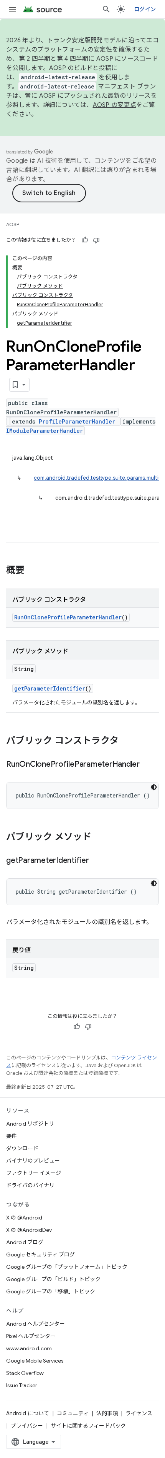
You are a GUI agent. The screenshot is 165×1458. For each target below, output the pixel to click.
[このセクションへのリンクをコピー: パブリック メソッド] (99, 837)
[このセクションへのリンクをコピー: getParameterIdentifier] (96, 861)
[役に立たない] (96, 240)
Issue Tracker (21, 1385)
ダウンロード (22, 1148)
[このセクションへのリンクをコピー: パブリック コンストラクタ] (126, 741)
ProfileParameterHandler (77, 421)
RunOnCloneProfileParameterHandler (68, 617)
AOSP (12, 224)
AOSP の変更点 (114, 105)
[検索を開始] (106, 9)
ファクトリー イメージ (33, 1172)
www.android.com (29, 1348)
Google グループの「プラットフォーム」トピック (66, 1266)
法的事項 (107, 1413)
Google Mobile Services (34, 1360)
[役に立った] (85, 240)
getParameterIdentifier (49, 688)
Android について (27, 1413)
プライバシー (27, 1426)
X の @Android (24, 1217)
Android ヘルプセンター (35, 1323)
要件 (11, 1136)
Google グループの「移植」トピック (50, 1291)
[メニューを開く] (12, 9)
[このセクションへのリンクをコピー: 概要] (32, 571)
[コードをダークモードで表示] (153, 787)
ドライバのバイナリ (30, 1185)
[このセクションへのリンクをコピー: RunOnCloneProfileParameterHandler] (147, 764)
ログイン (145, 9)
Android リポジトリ (30, 1123)
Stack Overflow (25, 1373)
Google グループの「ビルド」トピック (53, 1279)
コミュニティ (73, 1413)
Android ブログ (24, 1242)
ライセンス (138, 1413)
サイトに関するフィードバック (88, 1426)
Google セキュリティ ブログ (40, 1254)
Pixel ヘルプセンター (31, 1336)
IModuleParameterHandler (44, 430)
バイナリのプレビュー (33, 1160)
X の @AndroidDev (29, 1229)
